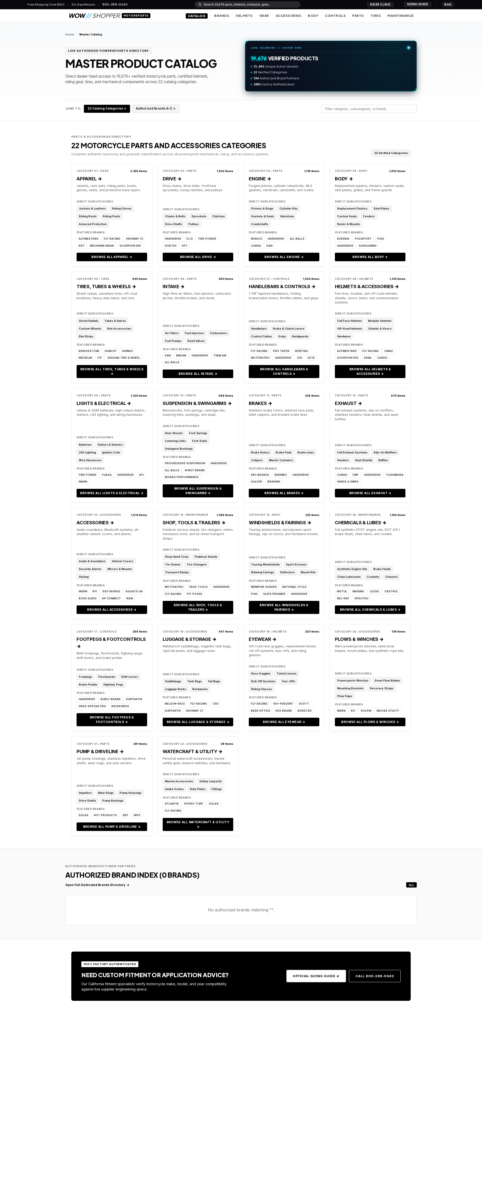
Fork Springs (198, 433)
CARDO (382, 357)
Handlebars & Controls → (282, 286)
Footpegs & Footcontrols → (111, 642)
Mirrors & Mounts (119, 569)
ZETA (311, 357)
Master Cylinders (281, 460)
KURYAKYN (134, 699)
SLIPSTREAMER (274, 594)
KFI (141, 475)
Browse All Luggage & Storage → (198, 722)
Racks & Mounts (348, 224)
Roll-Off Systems (263, 681)
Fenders (369, 216)
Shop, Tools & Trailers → (194, 522)
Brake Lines (305, 452)
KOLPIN (366, 710)
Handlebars (259, 328)
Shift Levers (129, 677)
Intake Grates (174, 789)
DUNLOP (110, 351)
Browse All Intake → (197, 374)
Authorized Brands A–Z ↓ (156, 108)
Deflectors (287, 572)
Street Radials (88, 321)
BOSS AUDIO (88, 598)
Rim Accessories (119, 328)
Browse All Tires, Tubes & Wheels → (111, 371)
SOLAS (83, 815)
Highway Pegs (113, 684)
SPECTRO (361, 598)
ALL (411, 885)
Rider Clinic (380, 4)
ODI (299, 357)
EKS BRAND (283, 710)
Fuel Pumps (173, 341)
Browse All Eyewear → (284, 722)
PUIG (380, 238)
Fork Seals (199, 441)
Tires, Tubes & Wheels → (106, 286)
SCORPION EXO (130, 245)
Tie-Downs (172, 564)
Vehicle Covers (122, 561)
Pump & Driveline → (100, 751)
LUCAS (374, 591)
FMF (355, 475)
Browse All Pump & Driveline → (112, 826)
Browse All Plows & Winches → (370, 722)
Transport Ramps (177, 572)
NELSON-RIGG (175, 703)
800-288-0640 (115, 4)
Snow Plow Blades (387, 680)
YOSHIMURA (394, 475)
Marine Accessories (179, 781)
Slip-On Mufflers (385, 452)
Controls (335, 16)
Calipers (257, 460)
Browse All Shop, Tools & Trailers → (198, 607)
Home (69, 34)
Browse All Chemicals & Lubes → (370, 609)
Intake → (174, 286)
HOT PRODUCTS (105, 815)
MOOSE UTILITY (388, 710)
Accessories (289, 16)
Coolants (373, 577)
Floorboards (106, 677)
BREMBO (280, 475)
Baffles (383, 460)
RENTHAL (301, 351)
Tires (376, 16)
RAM (129, 598)
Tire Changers (197, 564)
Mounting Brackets (350, 688)
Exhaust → (348, 403)
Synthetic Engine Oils (352, 569)
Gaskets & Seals (262, 216)
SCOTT (304, 703)
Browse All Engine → (284, 257)
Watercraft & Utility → (193, 751)
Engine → (260, 178)
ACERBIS (343, 238)
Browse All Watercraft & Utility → (198, 824)
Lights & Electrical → (104, 403)
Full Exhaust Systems (352, 452)
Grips (282, 336)
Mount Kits (308, 572)
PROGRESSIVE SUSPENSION (185, 463)
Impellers (85, 793)
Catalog (197, 16)
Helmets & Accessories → (367, 286)
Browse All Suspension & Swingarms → (198, 491)
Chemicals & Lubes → (361, 522)
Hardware (343, 336)
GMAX (388, 351)
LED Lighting (87, 452)
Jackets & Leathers (92, 208)
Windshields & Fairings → (280, 522)
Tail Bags (214, 681)
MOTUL (342, 591)
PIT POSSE (194, 594)
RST (82, 245)
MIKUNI (181, 355)
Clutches (218, 216)
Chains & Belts (175, 216)
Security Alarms (90, 569)
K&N (269, 245)
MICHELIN (85, 357)
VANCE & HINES (347, 481)
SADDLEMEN (367, 245)
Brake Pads (284, 452)
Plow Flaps (344, 696)
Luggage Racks (175, 689)
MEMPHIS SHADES (264, 587)
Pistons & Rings (262, 208)
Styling (84, 577)
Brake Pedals (88, 684)
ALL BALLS (297, 238)
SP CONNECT (111, 598)
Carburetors (218, 333)
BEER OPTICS (260, 710)
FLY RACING (112, 238)
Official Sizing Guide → (316, 976)
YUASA (107, 475)
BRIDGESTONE (89, 351)
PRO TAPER (281, 351)
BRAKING (273, 481)
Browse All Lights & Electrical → (111, 493)
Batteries (85, 444)
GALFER (256, 481)
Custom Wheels (90, 328)
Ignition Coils (111, 452)
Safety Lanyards (210, 781)
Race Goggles (261, 673)
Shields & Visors (380, 328)
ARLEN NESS (120, 706)
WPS (137, 815)
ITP (99, 357)
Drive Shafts (173, 224)
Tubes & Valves (115, 321)
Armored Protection (93, 224)
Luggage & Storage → (190, 639)
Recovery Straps (382, 688)
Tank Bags (194, 681)
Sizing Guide (418, 4)
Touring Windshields (265, 564)
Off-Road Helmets (349, 328)
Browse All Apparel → (111, 257)
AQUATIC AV (134, 591)
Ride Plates (198, 789)
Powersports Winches (353, 680)
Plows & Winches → (359, 639)
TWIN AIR (219, 355)
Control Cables (261, 336)
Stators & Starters (110, 444)
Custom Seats (347, 216)
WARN (83, 481)
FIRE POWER (207, 238)
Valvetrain (287, 216)
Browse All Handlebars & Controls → (284, 371)
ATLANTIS (172, 803)
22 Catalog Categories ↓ (107, 108)
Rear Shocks (174, 433)
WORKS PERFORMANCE (182, 477)
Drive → (172, 178)
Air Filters (172, 333)
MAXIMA (358, 591)
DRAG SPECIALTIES (92, 706)
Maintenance (400, 16)
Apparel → (89, 178)
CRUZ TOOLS (198, 587)
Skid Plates (381, 208)
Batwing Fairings (262, 572)
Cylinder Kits (288, 208)
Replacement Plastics (352, 208)
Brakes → (260, 403)
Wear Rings (106, 793)
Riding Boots (88, 216)
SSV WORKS (111, 591)
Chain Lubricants (349, 577)
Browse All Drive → (198, 257)
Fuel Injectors (194, 333)
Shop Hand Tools (177, 556)
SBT (125, 815)
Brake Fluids (382, 569)
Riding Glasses (261, 689)
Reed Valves (196, 341)
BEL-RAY (343, 598)
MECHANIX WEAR (102, 245)
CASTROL (391, 591)
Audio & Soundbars (92, 561)
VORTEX (170, 245)
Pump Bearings (113, 800)
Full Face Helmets (349, 321)
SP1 (184, 245)
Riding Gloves (122, 208)
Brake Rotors (260, 452)
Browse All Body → (370, 257)
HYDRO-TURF (193, 803)
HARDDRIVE (173, 238)
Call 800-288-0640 (374, 976)
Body (313, 16)
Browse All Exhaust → (370, 493)
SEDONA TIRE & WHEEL (123, 357)
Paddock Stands (206, 556)
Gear (264, 16)
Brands (221, 16)
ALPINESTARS (88, 238)
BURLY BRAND (195, 470)
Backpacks (200, 689)
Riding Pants (111, 216)
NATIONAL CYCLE (294, 587)
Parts (358, 16)
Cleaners (391, 577)
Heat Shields (364, 460)
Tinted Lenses (287, 673)
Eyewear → (262, 639)
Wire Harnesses (90, 460)
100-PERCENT (283, 703)
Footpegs (85, 677)
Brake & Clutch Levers (289, 328)
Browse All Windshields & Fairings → (284, 607)
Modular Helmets (380, 321)
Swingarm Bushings (179, 448)
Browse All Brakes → (284, 493)
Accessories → (95, 522)
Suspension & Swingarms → (197, 403)
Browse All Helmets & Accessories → (370, 371)
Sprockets (199, 216)
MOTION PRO (260, 357)
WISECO (256, 238)
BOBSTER (304, 710)
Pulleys (193, 224)
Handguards (300, 336)
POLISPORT (363, 238)
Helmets (244, 16)
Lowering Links (175, 441)
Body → (344, 178)
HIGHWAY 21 (134, 238)
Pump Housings (130, 793)
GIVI (215, 703)
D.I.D (190, 238)
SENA (368, 357)
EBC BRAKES (260, 475)
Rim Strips (86, 336)
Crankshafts (259, 224)
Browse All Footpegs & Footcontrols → (112, 719)
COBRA (256, 245)
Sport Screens (296, 564)
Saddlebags (173, 681)
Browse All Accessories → (112, 609)
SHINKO (127, 351)
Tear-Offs (288, 681)
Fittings (216, 789)
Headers (343, 460)
